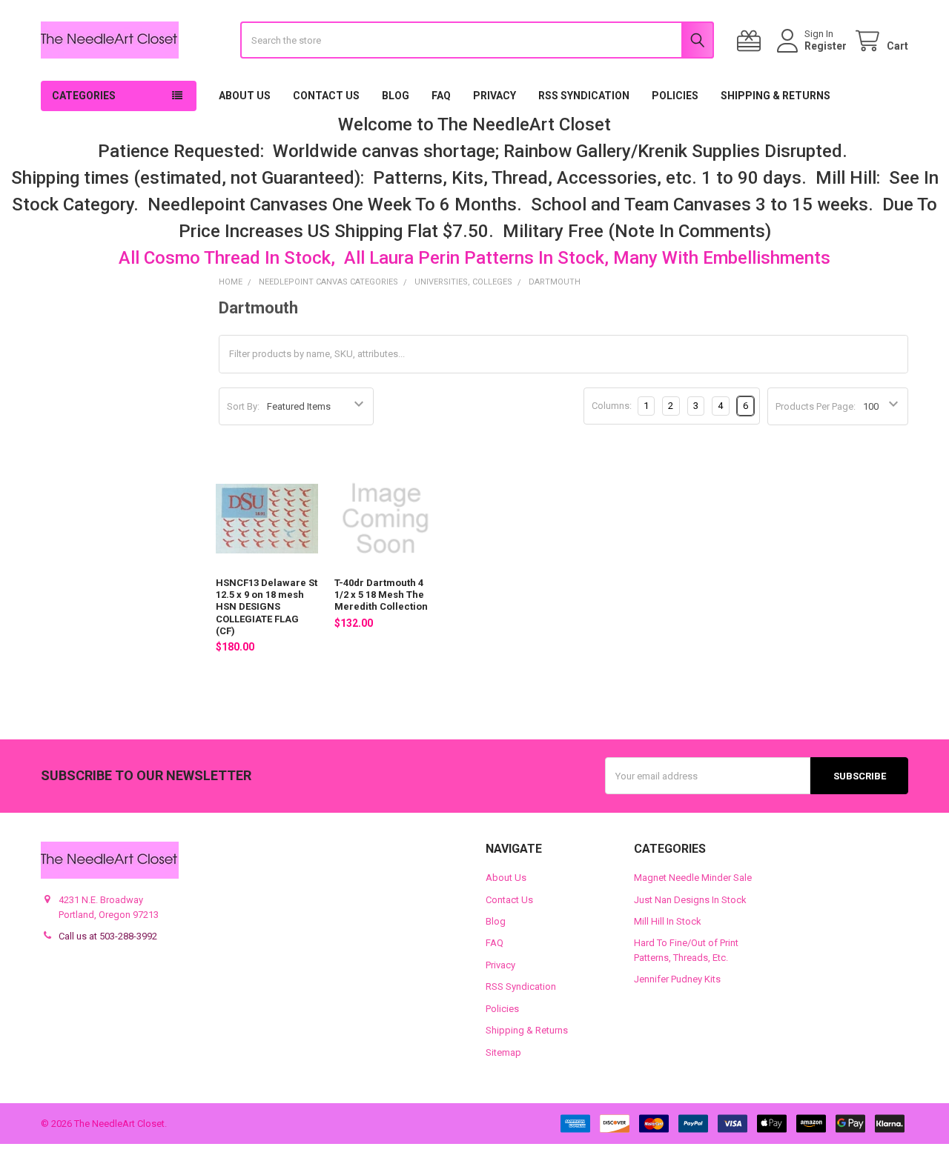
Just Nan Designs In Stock (690, 899)
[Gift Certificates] (751, 41)
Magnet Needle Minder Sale (693, 877)
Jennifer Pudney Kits (677, 979)
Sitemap (503, 1052)
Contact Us (326, 96)
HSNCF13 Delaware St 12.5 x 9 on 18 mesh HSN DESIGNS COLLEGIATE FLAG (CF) (266, 606)
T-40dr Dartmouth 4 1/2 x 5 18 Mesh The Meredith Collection (381, 595)
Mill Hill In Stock (667, 921)
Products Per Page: (816, 406)
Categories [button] (84, 96)
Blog (395, 96)
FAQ (441, 96)
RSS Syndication (583, 96)
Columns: (612, 405)
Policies (675, 96)
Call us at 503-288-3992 (108, 936)
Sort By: (243, 406)
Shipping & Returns (775, 96)
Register (825, 46)
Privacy (494, 96)
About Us (245, 96)
